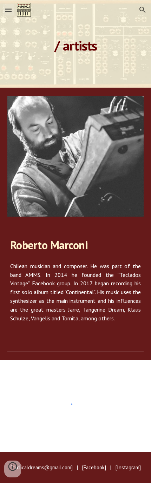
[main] (75, 44)
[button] (8, 9)
